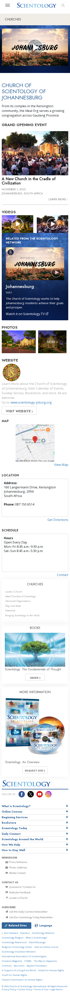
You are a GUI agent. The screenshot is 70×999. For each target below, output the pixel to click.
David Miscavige (37, 942)
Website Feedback (20, 892)
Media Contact (17, 873)
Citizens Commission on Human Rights (22, 979)
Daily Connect (11, 834)
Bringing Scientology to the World (22, 615)
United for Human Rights (51, 970)
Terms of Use (41, 989)
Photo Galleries (18, 867)
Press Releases (18, 862)
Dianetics (25, 932)
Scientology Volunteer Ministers (19, 951)
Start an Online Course (46, 946)
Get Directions (57, 520)
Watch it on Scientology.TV (26, 314)
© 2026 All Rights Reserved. (35, 986)
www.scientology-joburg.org (31, 402)
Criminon (7, 965)
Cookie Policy (25, 989)
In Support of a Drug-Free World (19, 970)
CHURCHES (35, 584)
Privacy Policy (9, 989)
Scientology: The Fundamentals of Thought (33, 669)
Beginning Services (15, 817)
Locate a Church (13, 591)
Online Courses (12, 812)
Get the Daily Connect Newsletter (28, 911)
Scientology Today (14, 828)
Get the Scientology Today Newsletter (31, 917)
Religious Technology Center (17, 946)
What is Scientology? (16, 806)
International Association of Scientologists (24, 956)
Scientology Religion (13, 937)
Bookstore (9, 823)
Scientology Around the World (22, 839)
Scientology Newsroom (14, 942)
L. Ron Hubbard (10, 932)
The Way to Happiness (45, 960)
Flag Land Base (13, 606)
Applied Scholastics (37, 965)
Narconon (19, 965)
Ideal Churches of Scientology (20, 596)
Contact (62, 575)
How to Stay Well (13, 850)
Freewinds (10, 610)
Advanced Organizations (17, 601)
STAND (28, 960)
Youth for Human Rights (14, 975)
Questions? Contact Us (22, 887)
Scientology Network (43, 932)
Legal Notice (56, 989)
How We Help (11, 845)
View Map (61, 465)
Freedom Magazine (12, 960)
